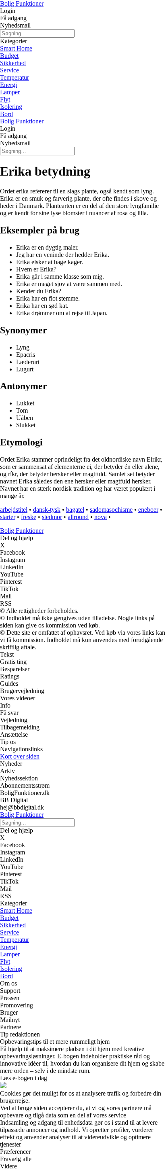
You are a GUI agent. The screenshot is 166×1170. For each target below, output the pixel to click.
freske (28, 516)
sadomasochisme (111, 509)
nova (100, 516)
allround (78, 516)
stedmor (52, 516)
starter (7, 516)
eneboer (148, 509)
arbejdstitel (13, 509)
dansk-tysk (46, 509)
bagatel (75, 509)
